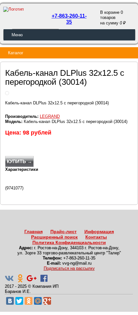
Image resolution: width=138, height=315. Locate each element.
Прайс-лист (63, 231)
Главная (33, 231)
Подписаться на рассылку (69, 268)
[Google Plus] (47, 301)
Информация (99, 231)
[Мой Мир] (38, 301)
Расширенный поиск (54, 237)
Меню (17, 34)
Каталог (15, 52)
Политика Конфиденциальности (69, 242)
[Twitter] (19, 301)
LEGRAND (50, 116)
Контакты (96, 237)
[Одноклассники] (28, 301)
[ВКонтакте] (10, 301)
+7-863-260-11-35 (69, 19)
